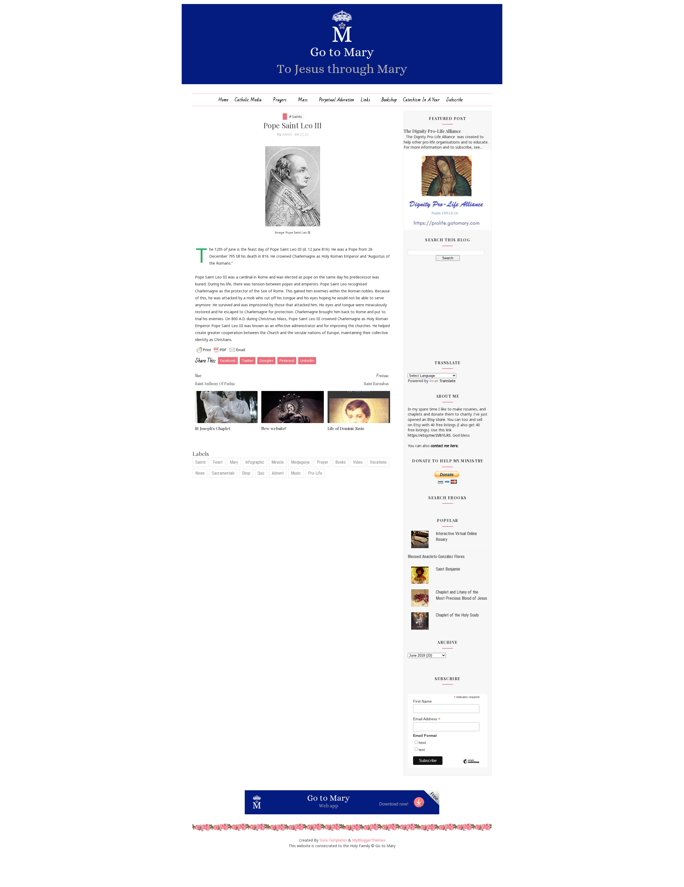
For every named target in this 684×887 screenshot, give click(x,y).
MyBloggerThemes (368, 840)
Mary (234, 462)
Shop (246, 473)
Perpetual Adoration (336, 100)
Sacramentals (223, 473)
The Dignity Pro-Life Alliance (432, 131)
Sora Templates (333, 840)
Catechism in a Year (421, 100)
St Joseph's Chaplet (212, 428)
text (422, 749)
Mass (303, 100)
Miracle (277, 462)
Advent (278, 473)
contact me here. (445, 445)
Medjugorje (300, 462)
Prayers (280, 100)
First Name (422, 701)
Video (358, 462)
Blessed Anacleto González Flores (436, 556)
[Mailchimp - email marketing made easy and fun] (471, 765)
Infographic (254, 462)
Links (365, 100)
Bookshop (389, 100)
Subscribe (454, 100)
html (422, 743)
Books (340, 462)
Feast (218, 462)
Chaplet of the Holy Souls (457, 615)
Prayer (322, 462)
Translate (447, 380)
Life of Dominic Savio (346, 428)
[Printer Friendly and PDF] (221, 349)
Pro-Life (315, 473)
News (200, 473)
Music (296, 473)
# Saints (295, 116)
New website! (273, 428)
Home (223, 100)
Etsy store (436, 419)
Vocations (378, 462)
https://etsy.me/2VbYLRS (429, 435)
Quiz (261, 473)
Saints (200, 462)
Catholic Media (248, 100)
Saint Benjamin (448, 569)
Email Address (426, 719)
